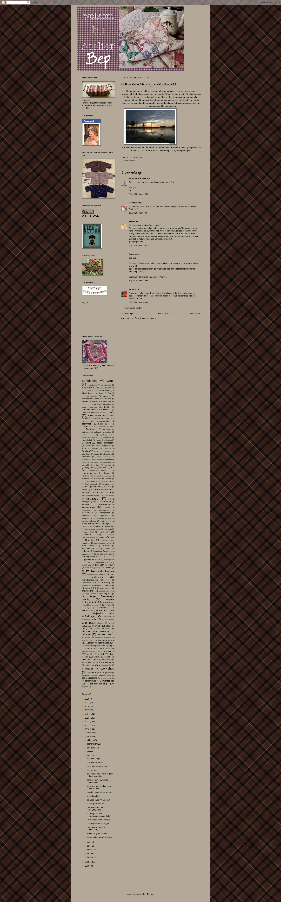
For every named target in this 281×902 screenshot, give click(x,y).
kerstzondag (88, 507)
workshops (94, 672)
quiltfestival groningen (93, 568)
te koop (85, 619)
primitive (88, 562)
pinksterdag (97, 551)
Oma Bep (90, 540)
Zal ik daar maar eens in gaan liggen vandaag (100, 775)
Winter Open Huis (90, 659)
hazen (108, 479)
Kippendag (86, 510)
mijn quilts (108, 529)
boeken (85, 426)
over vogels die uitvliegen (98, 823)
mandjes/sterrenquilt (93, 529)
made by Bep (106, 521)
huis (92, 490)
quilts (85, 571)
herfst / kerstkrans (106, 481)
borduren (102, 426)
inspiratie (92, 498)
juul (109, 499)
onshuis (104, 540)
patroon (85, 551)
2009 (87, 862)
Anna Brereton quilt (107, 388)
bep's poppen (87, 404)
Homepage (163, 313)
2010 (87, 729)
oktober (90, 740)
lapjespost (104, 515)
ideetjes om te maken (95, 492)
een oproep (92, 770)
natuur (102, 537)
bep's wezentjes (89, 407)
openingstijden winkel (102, 543)
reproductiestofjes (90, 580)
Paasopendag (88, 548)
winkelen (97, 657)
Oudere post (195, 313)
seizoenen (109, 585)
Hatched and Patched (91, 479)
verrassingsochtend (104, 640)
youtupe (108, 673)
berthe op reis (99, 412)
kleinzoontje (87, 513)
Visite (102, 646)
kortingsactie (134, 160)
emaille (88, 446)
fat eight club (99, 451)
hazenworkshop (88, 481)
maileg (98, 526)
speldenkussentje (91, 605)
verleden (85, 640)
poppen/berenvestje (91, 559)
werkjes (90, 654)
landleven (85, 515)
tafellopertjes (107, 616)
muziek (101, 532)
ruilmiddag (106, 583)
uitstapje (86, 631)
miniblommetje (93, 759)
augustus (91, 748)
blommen (87, 423)
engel (84, 448)
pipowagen (86, 554)
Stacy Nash (106, 605)
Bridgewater (91, 429)
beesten (106, 396)
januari (90, 857)
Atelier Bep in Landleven (93, 393)
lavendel (100, 518)
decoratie (107, 437)
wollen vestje (108, 662)
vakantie (86, 634)
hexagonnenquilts (93, 487)
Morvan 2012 (88, 532)
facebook (107, 448)
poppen (109, 557)
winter (107, 657)
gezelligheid (87, 467)
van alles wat (104, 634)
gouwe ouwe (102, 468)
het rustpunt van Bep (96, 804)
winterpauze (107, 660)
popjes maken (95, 557)
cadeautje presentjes (102, 432)
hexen (109, 487)
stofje (112, 610)
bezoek (106, 418)
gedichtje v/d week (90, 462)
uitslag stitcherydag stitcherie (95, 629)
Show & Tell (90, 588)
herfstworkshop (108, 484)
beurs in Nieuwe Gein (96, 415)
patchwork (105, 548)
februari (90, 853)
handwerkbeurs (89, 473)
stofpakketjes (88, 616)
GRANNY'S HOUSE (138, 178)
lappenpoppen (87, 518)
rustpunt (85, 585)
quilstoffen (100, 562)
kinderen (107, 507)
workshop (107, 668)
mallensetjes (109, 526)
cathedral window (88, 435)
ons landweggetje (95, 762)
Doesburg (86, 443)
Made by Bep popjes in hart (94, 524)
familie (85, 451)
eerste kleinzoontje (105, 443)
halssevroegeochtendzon (98, 470)
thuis (93, 619)
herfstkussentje (91, 484)
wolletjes (90, 665)
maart (90, 850)
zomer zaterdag (107, 678)
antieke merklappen (93, 391)
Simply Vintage (107, 594)
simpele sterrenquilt (106, 591)
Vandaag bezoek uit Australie (100, 837)
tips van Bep (107, 619)
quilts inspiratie (106, 571)
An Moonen (88, 387)
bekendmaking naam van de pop (96, 399)
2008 (87, 866)
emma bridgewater (103, 446)
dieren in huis (87, 440)
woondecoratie (105, 665)
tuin (84, 622)
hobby (84, 490)
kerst (95, 502)
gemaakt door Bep (90, 465)
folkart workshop (103, 457)
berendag (86, 412)
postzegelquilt (109, 560)
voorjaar (88, 648)
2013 (87, 718)
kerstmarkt (86, 504)
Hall (112, 467)
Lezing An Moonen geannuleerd (95, 808)
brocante (106, 429)
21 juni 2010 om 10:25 (138, 245)
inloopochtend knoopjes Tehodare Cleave (98, 495)
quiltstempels (92, 574)
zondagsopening (98, 683)
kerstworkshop (104, 504)
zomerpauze (90, 681)
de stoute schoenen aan (97, 766)
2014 (87, 714)
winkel (101, 654)
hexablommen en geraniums (99, 792)
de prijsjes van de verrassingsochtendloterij (99, 814)
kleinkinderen (104, 510)
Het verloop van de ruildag (98, 820)
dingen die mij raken (104, 440)
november (92, 736)
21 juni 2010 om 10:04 (138, 213)
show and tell (105, 588)
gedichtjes (107, 462)
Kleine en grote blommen (98, 833)
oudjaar (106, 546)
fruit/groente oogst (89, 459)
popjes (97, 554)
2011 (87, 725)
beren (106, 407)
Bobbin (101, 424)
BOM (93, 426)
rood (107, 580)
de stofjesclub (93, 796)
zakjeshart (86, 675)
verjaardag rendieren (103, 637)
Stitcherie (86, 610)
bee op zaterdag (89, 396)
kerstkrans (106, 502)
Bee (109, 393)
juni (89, 755)
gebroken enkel (105, 459)
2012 (87, 722)
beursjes (96, 418)
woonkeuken (87, 669)
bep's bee (107, 401)
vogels (111, 645)
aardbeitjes (93, 385)
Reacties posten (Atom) (145, 318)
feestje (96, 454)
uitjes (97, 626)
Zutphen (85, 687)
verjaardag (86, 637)
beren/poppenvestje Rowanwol (96, 410)
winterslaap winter (90, 662)
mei (89, 842)
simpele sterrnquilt (91, 594)
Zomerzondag (107, 680)
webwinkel (109, 651)
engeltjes (95, 448)
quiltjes (108, 568)
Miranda (132, 289)
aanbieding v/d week (98, 380)
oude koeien (88, 546)
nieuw (112, 537)
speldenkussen (108, 602)
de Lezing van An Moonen (98, 800)
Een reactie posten (133, 308)
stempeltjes (86, 608)
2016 (87, 706)
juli (88, 751)
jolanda (132, 222)
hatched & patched (102, 476)
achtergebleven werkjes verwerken (97, 781)
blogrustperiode (103, 421)
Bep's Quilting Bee (104, 404)
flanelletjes (86, 457)
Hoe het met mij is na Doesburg (96, 828)
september (92, 744)
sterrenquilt (103, 608)
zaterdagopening (89, 678)
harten (106, 473)
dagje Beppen (103, 435)
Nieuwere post (128, 313)
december (92, 732)
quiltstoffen (97, 577)
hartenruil (85, 476)
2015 (87, 710)
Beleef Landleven (90, 401)
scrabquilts (96, 585)
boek (109, 424)
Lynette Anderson (89, 521)
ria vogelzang (135, 203)
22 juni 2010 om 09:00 (138, 302)
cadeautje (85, 432)
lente (109, 518)
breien (112, 426)
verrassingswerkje (89, 646)
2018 (87, 699)
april (89, 846)
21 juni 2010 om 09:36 (138, 194)
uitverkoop (104, 631)
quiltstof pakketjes (107, 574)
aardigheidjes (106, 385)
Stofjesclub (97, 613)
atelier (107, 390)
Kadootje (85, 502)
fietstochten (107, 454)
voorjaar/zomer (102, 648)
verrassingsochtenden (98, 642)
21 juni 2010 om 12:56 (138, 281)
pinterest (108, 551)
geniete (108, 465)
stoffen (99, 610)
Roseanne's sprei (89, 583)
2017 (87, 703)
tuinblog (100, 623)
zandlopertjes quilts (103, 675)
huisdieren (104, 489)
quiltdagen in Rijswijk (104, 565)
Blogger (150, 894)
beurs (111, 412)
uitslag (109, 626)
